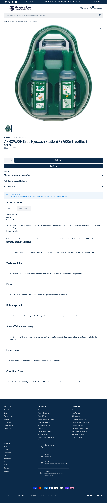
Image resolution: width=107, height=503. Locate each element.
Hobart (6, 456)
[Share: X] (14, 202)
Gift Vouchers (76, 416)
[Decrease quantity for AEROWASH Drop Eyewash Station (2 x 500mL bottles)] (5, 160)
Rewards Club (8, 425)
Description (10, 208)
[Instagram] (12, 1)
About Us (7, 410)
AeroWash (7, 137)
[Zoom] (99, 27)
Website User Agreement (46, 437)
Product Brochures (78, 434)
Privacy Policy (42, 428)
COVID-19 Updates (77, 437)
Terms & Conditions (44, 425)
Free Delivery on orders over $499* (19, 175)
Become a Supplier (78, 425)
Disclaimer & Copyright (45, 431)
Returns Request (43, 413)
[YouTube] (16, 1)
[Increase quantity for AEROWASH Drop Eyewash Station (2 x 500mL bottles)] (11, 160)
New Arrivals (76, 413)
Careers (6, 419)
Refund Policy (42, 416)
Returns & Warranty (44, 422)
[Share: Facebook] (11, 202)
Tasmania (7, 471)
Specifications (24, 208)
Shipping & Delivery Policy (46, 419)
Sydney (6, 468)
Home (5, 21)
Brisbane (7, 446)
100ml (88, 239)
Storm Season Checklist (79, 431)
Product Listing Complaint (80, 428)
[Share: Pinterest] (18, 202)
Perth (6, 465)
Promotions (75, 410)
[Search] (100, 15)
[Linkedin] (19, 1)
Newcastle (7, 462)
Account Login (8, 416)
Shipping (6, 147)
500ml (76, 239)
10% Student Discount (79, 419)
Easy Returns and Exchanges (17, 181)
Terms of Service (43, 434)
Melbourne (7, 459)
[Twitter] (9, 1)
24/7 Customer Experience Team (19, 187)
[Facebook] (6, 1)
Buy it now (53, 166)
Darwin (6, 449)
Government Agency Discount (81, 422)
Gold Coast (7, 453)
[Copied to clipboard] (21, 202)
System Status (8, 428)
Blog (5, 413)
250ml (81, 239)
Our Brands (7, 422)
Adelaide (7, 443)
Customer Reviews (44, 410)
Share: (6, 202)
